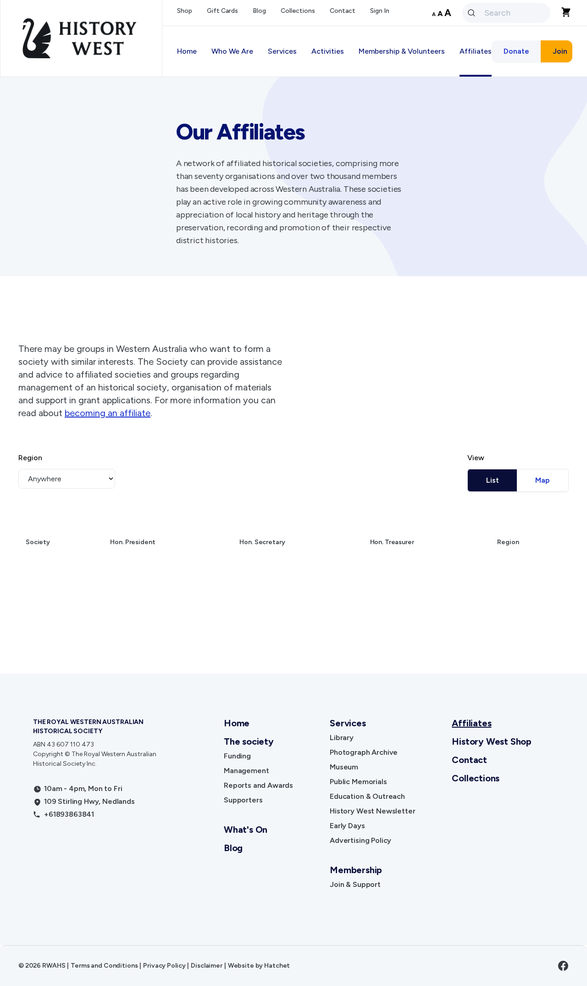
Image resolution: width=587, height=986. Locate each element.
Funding (237, 756)
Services (347, 723)
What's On (245, 829)
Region (30, 457)
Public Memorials (358, 781)
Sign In (379, 11)
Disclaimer (206, 965)
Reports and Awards (258, 785)
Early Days (347, 825)
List (492, 480)
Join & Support (355, 884)
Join (560, 51)
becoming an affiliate (107, 412)
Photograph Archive (364, 752)
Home (187, 51)
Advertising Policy (360, 840)
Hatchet (277, 965)
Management (246, 770)
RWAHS (53, 965)
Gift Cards (222, 11)
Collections (298, 11)
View (475, 457)
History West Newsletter (372, 811)
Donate (516, 51)
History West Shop (492, 741)
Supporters (243, 800)
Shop (184, 11)
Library (342, 737)
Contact (342, 11)
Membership (356, 869)
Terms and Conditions (104, 965)
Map (542, 480)
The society (249, 741)
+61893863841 (69, 814)
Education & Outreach (367, 796)
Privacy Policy (164, 965)
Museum (344, 767)
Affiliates (471, 723)
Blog (259, 11)
